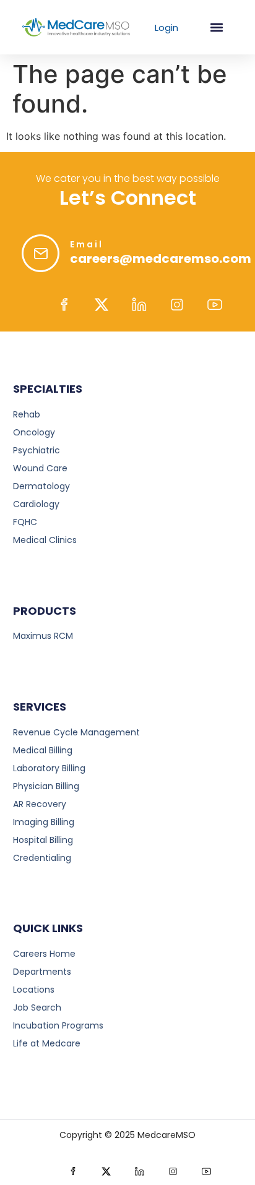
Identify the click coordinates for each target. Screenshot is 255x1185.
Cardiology (36, 504)
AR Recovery (39, 804)
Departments (42, 971)
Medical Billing (42, 750)
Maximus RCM (43, 636)
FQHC (25, 522)
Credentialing (42, 858)
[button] (216, 27)
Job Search (37, 1007)
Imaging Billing (43, 822)
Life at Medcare (46, 1043)
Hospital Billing (43, 840)
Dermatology (41, 486)
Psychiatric (36, 450)
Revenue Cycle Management (76, 732)
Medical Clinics (45, 540)
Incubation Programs (58, 1025)
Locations (33, 989)
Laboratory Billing (49, 768)
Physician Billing (46, 786)
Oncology (34, 432)
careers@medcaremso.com (160, 258)
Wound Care (40, 468)
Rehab (26, 414)
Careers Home (44, 954)
